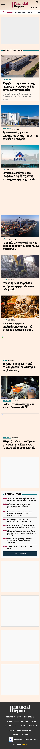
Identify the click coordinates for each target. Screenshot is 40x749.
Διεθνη (33, 721)
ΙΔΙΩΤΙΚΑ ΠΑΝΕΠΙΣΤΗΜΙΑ (23, 12)
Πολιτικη (24, 721)
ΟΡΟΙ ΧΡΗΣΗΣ (16, 734)
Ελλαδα (16, 721)
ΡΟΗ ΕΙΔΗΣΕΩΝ (34, 7)
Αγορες (19, 717)
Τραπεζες (7, 726)
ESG (14, 726)
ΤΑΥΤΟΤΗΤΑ (24, 734)
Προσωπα (8, 721)
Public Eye (33, 726)
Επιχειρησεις (29, 717)
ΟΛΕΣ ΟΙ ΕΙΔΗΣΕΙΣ (20, 554)
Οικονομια (10, 717)
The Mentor (22, 726)
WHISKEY (24, 744)
